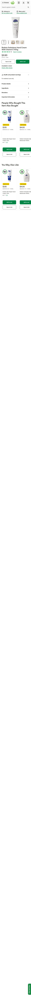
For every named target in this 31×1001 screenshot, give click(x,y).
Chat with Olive (29, 989)
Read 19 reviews (17, 52)
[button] (4, 42)
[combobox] (15, 7)
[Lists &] (19, 3)
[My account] (24, 3)
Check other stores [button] (7, 68)
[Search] (28, 7)
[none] (24, 3)
